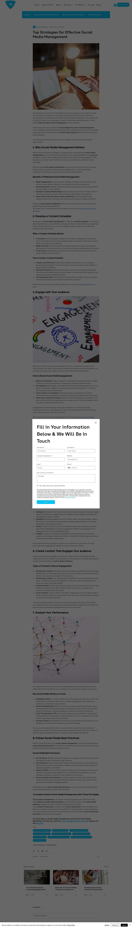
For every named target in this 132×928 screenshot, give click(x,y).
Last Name (71, 447)
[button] (96, 423)
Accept (124, 925)
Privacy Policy (71, 925)
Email (39, 464)
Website (69, 456)
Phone (69, 464)
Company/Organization (44, 456)
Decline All (115, 925)
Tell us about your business (45, 472)
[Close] (130, 925)
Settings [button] (107, 925)
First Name (40, 447)
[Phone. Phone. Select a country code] (70, 468)
